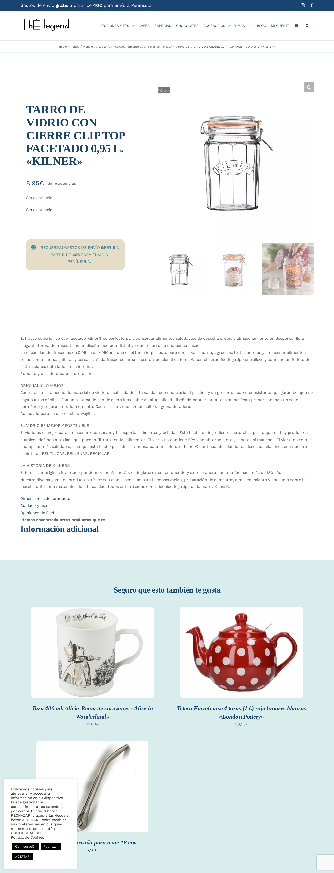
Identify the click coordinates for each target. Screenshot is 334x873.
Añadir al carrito (92, 648)
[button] (307, 25)
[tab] (167, 498)
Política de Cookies (27, 837)
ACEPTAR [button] (22, 856)
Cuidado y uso (33, 505)
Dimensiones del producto (45, 498)
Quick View (92, 658)
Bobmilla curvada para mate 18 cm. (92, 842)
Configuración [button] (25, 846)
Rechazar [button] (51, 846)
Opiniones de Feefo (38, 512)
